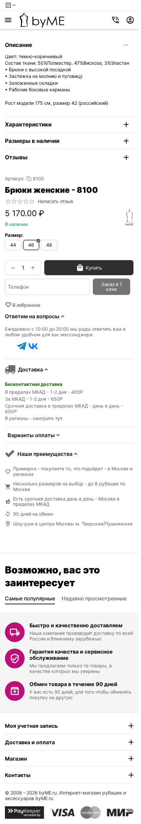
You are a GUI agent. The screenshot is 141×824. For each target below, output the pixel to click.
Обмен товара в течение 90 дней (73, 684)
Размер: (14, 235)
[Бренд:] (129, 218)
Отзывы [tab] (16, 157)
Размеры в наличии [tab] (32, 141)
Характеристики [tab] (28, 124)
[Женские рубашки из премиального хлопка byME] (42, 20)
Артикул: (14, 178)
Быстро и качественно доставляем (76, 625)
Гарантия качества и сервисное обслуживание (71, 654)
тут (58, 418)
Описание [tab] (18, 45)
